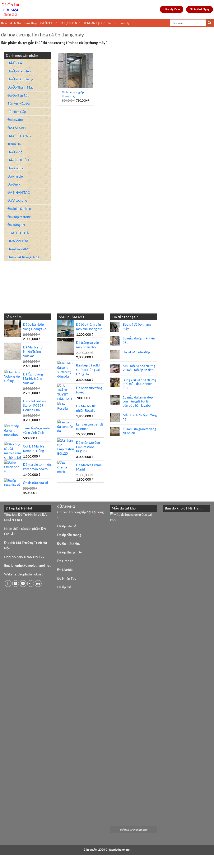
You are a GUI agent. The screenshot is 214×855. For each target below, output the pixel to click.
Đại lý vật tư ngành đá (23, 257)
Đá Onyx (14, 184)
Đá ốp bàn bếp (67, 526)
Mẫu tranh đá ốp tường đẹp (140, 417)
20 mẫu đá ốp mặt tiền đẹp (139, 340)
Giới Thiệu (30, 23)
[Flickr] (30, 583)
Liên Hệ (124, 23)
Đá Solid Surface (19, 208)
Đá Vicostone (17, 200)
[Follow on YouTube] (23, 583)
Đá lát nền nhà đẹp (136, 352)
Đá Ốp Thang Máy (20, 87)
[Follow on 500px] (38, 583)
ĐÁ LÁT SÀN (17, 128)
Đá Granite (15, 168)
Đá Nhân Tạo (66, 578)
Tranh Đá (14, 144)
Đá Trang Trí (16, 225)
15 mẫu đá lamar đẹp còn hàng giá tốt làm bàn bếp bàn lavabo (138, 401)
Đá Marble (15, 176)
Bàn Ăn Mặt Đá (19, 103)
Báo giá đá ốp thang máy (137, 326)
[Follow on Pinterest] (15, 583)
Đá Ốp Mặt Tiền (19, 71)
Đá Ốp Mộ (15, 152)
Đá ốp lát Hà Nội (11, 23)
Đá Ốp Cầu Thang (20, 79)
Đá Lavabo (15, 119)
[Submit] (209, 23)
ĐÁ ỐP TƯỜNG (19, 136)
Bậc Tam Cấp (17, 111)
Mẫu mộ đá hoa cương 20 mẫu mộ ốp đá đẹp (139, 368)
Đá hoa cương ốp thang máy (73, 94)
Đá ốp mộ (64, 587)
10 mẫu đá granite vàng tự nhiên (139, 431)
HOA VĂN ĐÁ (18, 241)
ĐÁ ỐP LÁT (47, 23)
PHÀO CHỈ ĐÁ (18, 233)
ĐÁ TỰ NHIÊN (68, 23)
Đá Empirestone (19, 217)
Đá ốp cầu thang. (69, 535)
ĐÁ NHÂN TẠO (92, 23)
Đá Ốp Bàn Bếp (18, 95)
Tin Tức (112, 23)
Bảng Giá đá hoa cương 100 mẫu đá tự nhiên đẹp (139, 383)
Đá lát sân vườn (19, 249)
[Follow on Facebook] (8, 583)
